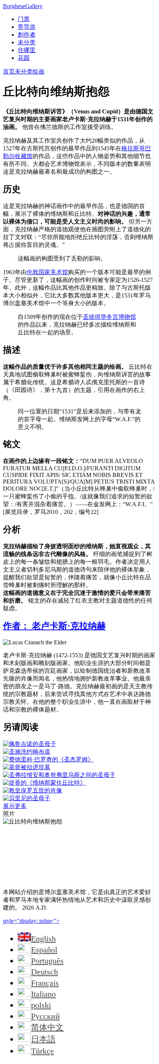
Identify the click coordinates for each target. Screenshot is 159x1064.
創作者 (26, 34)
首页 (9, 71)
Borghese (23, 6)
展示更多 (15, 806)
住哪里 (26, 50)
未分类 (26, 42)
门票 (24, 19)
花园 (24, 58)
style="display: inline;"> (31, 921)
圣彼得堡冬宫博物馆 (109, 317)
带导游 (26, 27)
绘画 (38, 71)
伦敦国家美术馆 (47, 272)
